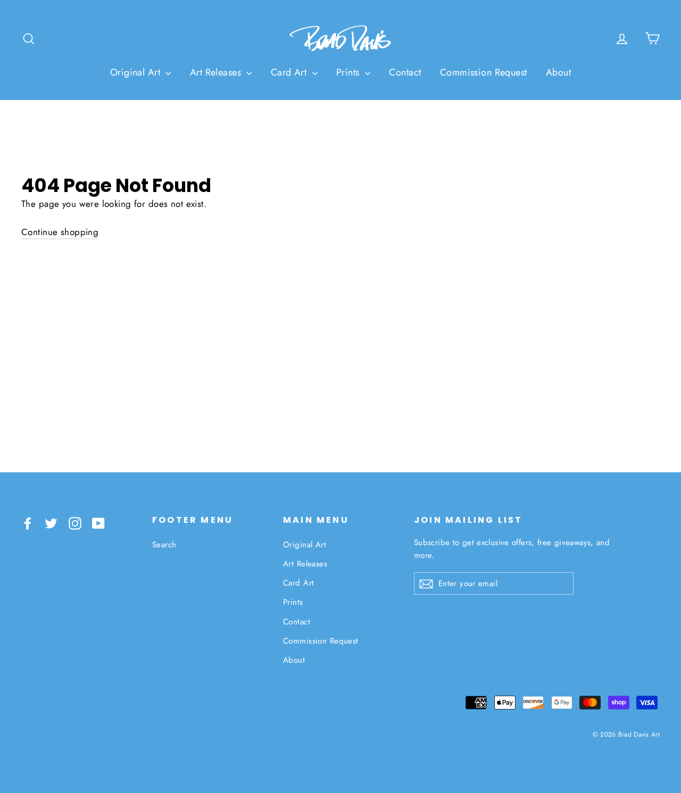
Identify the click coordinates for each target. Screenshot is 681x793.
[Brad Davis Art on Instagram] (75, 522)
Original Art (136, 72)
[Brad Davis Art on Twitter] (51, 522)
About (558, 72)
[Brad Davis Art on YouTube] (98, 522)
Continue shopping (59, 232)
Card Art (290, 72)
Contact (405, 72)
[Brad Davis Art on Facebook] (27, 522)
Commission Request (483, 72)
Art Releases (217, 72)
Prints (349, 72)
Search (164, 544)
